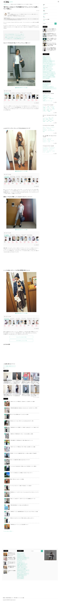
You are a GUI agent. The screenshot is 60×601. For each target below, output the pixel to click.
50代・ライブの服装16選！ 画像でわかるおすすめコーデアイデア (20, 459)
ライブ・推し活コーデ (46, 75)
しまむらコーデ (49, 62)
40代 (47, 121)
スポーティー (45, 129)
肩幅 (49, 120)
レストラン (48, 107)
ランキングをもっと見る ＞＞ (8, 531)
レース (53, 140)
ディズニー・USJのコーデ (47, 73)
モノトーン (50, 138)
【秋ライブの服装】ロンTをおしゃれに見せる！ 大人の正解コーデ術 (51, 39)
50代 (50, 121)
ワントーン (45, 138)
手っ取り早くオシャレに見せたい (48, 86)
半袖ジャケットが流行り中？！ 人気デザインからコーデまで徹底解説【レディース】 (22, 498)
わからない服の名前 (46, 78)
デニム (49, 140)
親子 (44, 131)
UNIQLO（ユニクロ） (46, 95)
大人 (44, 127)
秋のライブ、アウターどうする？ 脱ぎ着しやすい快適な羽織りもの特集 (51, 44)
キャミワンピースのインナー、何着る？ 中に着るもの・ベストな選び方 (20, 485)
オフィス (44, 106)
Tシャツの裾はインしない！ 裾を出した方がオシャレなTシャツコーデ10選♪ (35, 395)
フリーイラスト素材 (21, 597)
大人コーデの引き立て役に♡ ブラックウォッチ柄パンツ (14, 34)
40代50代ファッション (20, 554)
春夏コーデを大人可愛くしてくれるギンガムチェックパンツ (15, 37)
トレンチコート (45, 147)
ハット (44, 152)
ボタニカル (49, 139)
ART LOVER (15, 597)
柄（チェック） (12, 366)
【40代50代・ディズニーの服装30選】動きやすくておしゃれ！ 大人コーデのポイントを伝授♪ (24, 511)
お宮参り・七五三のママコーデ (22, 567)
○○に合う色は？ (45, 85)
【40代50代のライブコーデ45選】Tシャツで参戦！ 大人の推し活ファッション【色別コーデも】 (24, 427)
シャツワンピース (52, 147)
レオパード (45, 140)
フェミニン (48, 127)
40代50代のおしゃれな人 (47, 59)
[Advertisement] (21, 119)
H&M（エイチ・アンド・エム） (48, 100)
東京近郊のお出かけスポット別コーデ (23, 570)
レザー (49, 141)
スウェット (45, 141)
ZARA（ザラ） (52, 98)
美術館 (44, 107)
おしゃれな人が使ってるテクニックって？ (49, 88)
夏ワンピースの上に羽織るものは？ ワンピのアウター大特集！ (19, 414)
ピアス (48, 152)
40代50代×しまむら (46, 61)
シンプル (50, 129)
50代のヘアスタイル (46, 56)
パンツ (5, 366)
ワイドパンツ (52, 148)
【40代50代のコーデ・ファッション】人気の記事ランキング (19, 524)
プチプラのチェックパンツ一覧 (21, 340)
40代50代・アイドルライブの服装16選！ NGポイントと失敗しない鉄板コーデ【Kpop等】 (23, 453)
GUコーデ (44, 62)
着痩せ (44, 121)
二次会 (53, 107)
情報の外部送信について (9, 597)
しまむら (44, 99)
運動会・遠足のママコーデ (47, 67)
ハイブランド (45, 64)
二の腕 (52, 120)
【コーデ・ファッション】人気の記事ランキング (11, 562)
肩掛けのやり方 (45, 76)
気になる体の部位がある (46, 83)
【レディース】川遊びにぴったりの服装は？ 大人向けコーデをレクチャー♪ (21, 472)
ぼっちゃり (45, 120)
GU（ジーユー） (45, 96)
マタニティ (45, 111)
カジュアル (49, 128)
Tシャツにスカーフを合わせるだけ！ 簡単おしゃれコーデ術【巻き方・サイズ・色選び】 (23, 466)
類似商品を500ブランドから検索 (21, 87)
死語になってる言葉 (52, 76)
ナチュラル (45, 130)
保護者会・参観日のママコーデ (47, 65)
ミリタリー (53, 127)
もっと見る (55, 102)
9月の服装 (52, 75)
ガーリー (44, 128)
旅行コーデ (53, 73)
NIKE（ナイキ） (45, 98)
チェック (44, 139)
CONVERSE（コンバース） (47, 97)
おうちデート (53, 106)
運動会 (49, 111)
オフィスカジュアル (51, 130)
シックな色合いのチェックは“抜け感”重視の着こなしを (14, 38)
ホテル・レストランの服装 (47, 70)
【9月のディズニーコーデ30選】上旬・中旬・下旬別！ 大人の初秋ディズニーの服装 (22, 446)
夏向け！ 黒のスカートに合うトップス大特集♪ (17, 479)
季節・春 (8, 366)
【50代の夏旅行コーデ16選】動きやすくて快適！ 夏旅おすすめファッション (21, 440)
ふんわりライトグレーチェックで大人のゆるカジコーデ (14, 35)
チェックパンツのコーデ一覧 (21, 337)
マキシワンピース (46, 148)
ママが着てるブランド (51, 64)
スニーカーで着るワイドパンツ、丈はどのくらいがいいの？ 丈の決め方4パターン (17, 382)
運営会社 (4, 597)
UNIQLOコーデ (52, 61)
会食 (48, 106)
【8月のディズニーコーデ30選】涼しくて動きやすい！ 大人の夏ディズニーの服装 (22, 401)
